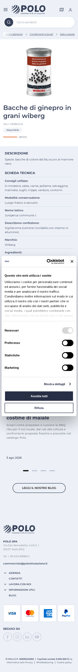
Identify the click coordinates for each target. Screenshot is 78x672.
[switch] (67, 343)
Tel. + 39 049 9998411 (16, 556)
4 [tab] (52, 470)
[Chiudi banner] (72, 261)
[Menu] (5, 9)
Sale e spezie (67, 34)
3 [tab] (43, 470)
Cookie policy (64, 662)
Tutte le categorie (12, 34)
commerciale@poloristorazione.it (25, 563)
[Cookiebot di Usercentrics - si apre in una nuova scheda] (48, 261)
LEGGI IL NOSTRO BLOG (39, 488)
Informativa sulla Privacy (20, 662)
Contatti (15, 578)
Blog (12, 595)
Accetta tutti (39, 396)
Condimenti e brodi (41, 34)
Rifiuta (39, 408)
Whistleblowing (44, 662)
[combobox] (39, 22)
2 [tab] (34, 470)
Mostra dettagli (54, 384)
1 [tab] (25, 470)
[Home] (28, 9)
